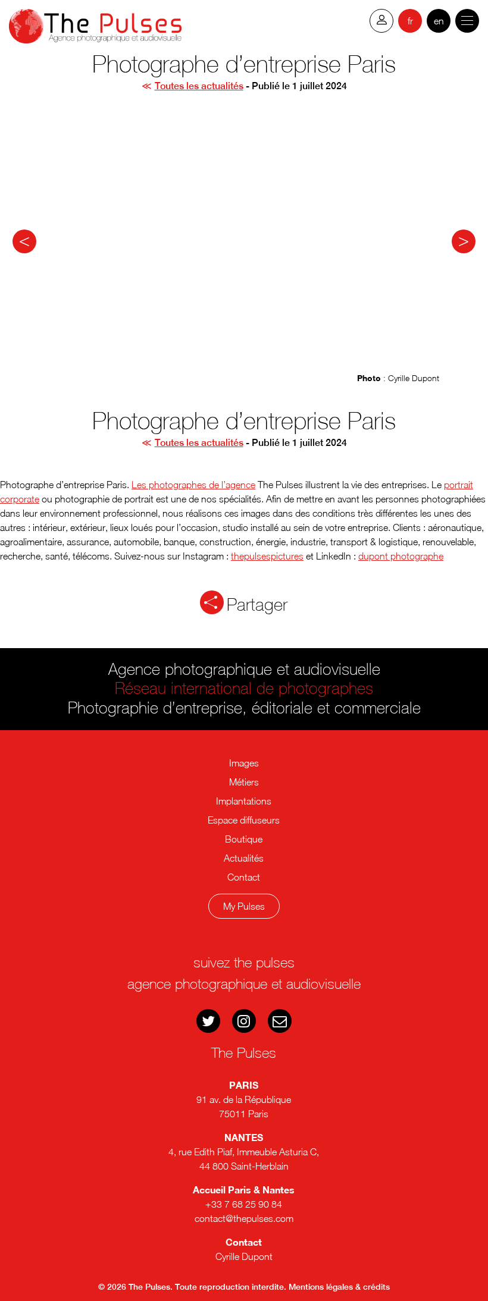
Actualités (244, 858)
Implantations (243, 801)
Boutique (243, 839)
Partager (257, 604)
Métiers (244, 782)
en (439, 20)
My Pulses (244, 906)
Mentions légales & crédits (339, 1286)
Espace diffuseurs (244, 820)
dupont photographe (400, 556)
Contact (243, 877)
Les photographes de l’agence (193, 484)
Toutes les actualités (199, 86)
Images (244, 763)
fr (410, 20)
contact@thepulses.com (244, 1218)
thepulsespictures (267, 556)
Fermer (250, 951)
